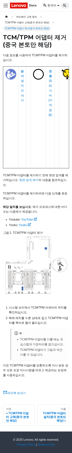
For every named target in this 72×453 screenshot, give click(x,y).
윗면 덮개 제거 (28, 180)
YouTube (27, 219)
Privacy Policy (26, 444)
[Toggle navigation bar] (5, 5)
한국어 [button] (51, 5)
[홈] (6, 17)
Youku (23, 225)
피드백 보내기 (16, 393)
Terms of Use (46, 444)
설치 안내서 (22, 86)
